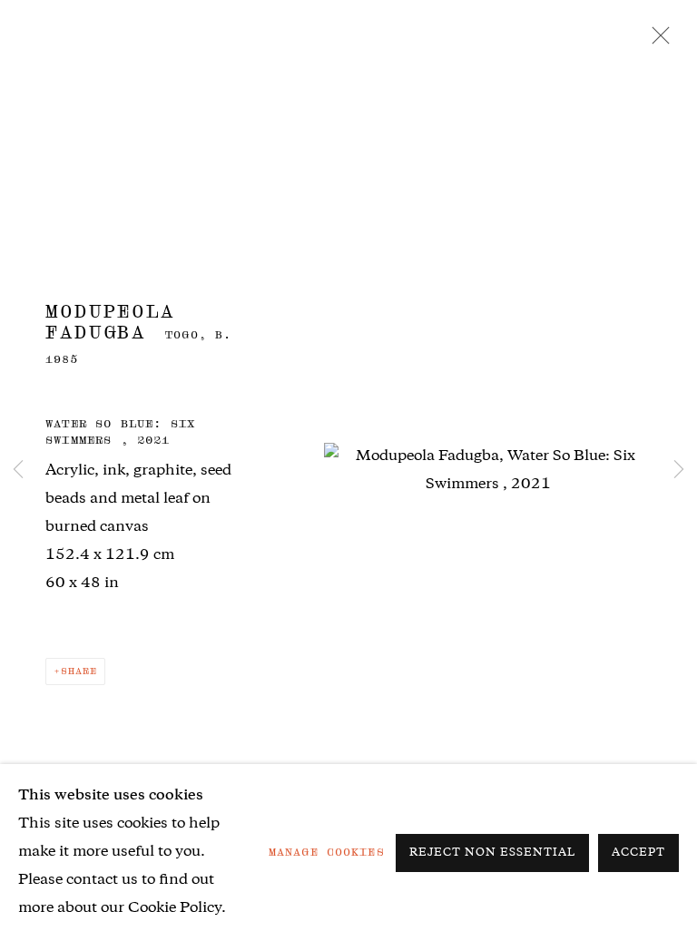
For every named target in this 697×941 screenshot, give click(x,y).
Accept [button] (638, 853)
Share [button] (79, 671)
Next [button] (679, 471)
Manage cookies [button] (327, 852)
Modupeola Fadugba (110, 322)
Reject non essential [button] (492, 853)
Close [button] (656, 40)
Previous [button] (18, 471)
